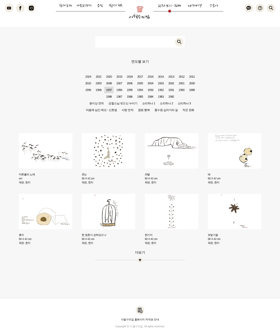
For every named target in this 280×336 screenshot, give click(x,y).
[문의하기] (259, 8)
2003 (161, 83)
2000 (192, 83)
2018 (130, 76)
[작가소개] (65, 5)
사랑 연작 (128, 110)
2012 (182, 76)
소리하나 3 (184, 103)
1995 (130, 90)
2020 (109, 76)
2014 (161, 76)
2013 (171, 76)
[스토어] (213, 5)
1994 (140, 90)
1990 (181, 90)
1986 (130, 96)
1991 (171, 90)
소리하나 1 (148, 103)
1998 (98, 90)
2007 (119, 83)
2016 (150, 76)
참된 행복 (144, 110)
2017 (140, 76)
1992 (161, 90)
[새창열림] (9, 8)
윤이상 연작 (96, 103)
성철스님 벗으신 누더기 (122, 103)
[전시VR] (115, 5)
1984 (150, 96)
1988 (109, 96)
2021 (99, 76)
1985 (140, 96)
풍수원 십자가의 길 (166, 110)
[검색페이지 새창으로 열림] (179, 42)
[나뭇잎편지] (84, 5)
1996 (119, 90)
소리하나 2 (166, 103)
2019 (119, 76)
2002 (171, 83)
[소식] (100, 5)
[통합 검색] (271, 8)
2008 (109, 83)
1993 (150, 90)
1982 (171, 96)
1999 (88, 90)
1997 (109, 90)
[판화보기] (169, 5)
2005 (140, 83)
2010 (88, 83)
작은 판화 (188, 110)
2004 (150, 83)
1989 (192, 90)
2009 (98, 83)
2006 (130, 83)
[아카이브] (195, 5)
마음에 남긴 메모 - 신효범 (101, 110)
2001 (181, 83)
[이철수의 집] (139, 12)
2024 (88, 76)
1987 (119, 96)
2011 (192, 76)
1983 (161, 96)
